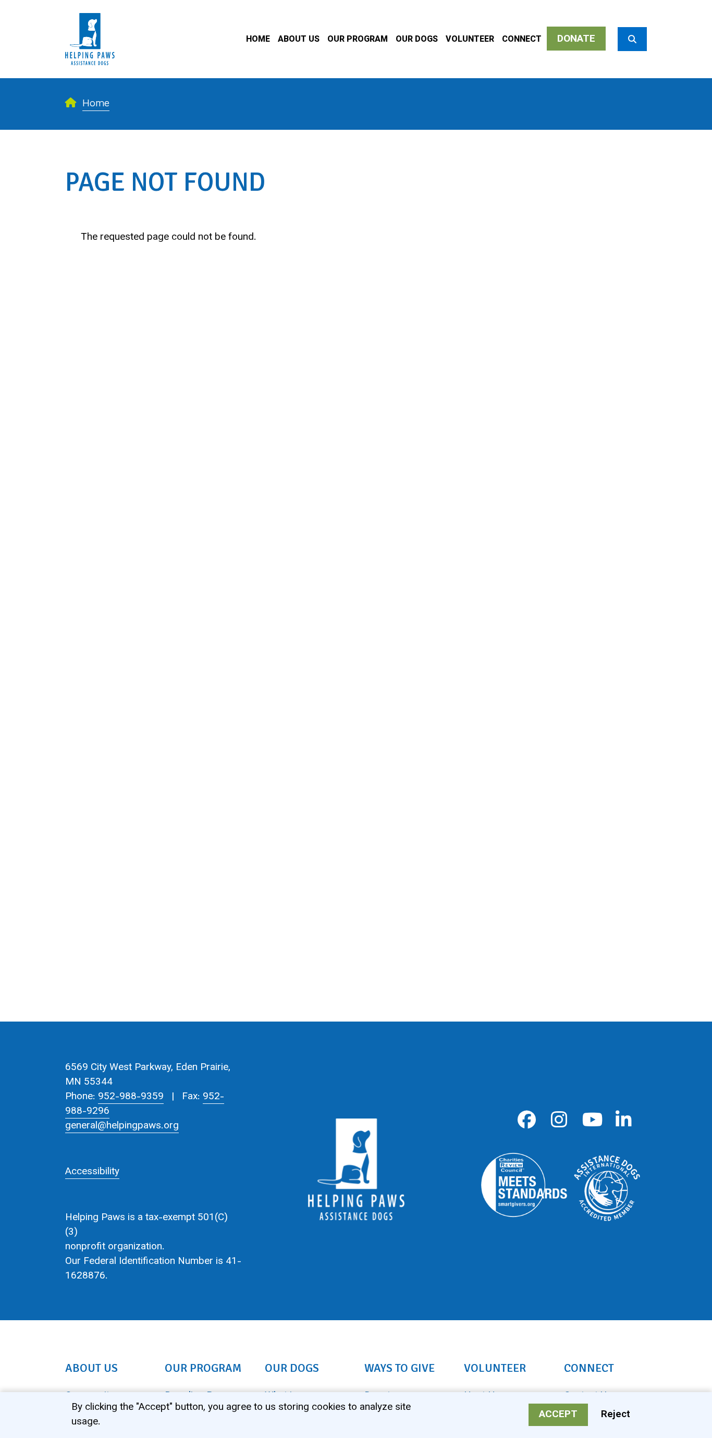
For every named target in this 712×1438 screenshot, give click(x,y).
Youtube (591, 1120)
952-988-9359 (131, 1096)
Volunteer (470, 39)
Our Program (357, 39)
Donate (576, 39)
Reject (615, 1415)
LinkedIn (624, 1120)
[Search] (632, 39)
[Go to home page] (90, 7)
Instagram (559, 1120)
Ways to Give (399, 1368)
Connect (522, 39)
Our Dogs (417, 39)
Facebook (527, 1120)
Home (258, 39)
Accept (558, 1415)
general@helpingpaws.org (122, 1126)
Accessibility (92, 1171)
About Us (299, 39)
